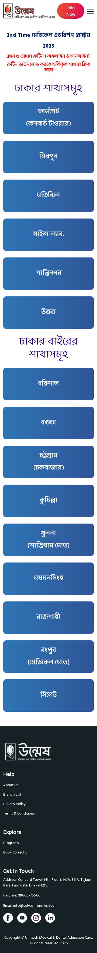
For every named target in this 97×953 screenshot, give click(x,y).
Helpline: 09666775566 (21, 895)
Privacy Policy (14, 804)
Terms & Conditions (19, 813)
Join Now (70, 10)
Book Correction (16, 852)
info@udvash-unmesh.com (35, 906)
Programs (11, 843)
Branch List (12, 794)
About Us (10, 785)
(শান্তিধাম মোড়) (48, 539)
